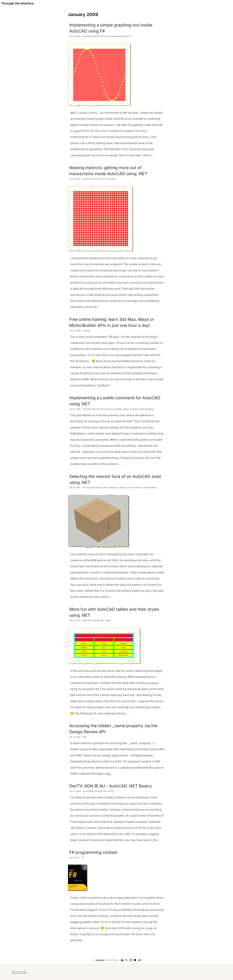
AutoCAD (87, 36)
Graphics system (122, 409)
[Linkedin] (122, 960)
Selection (134, 409)
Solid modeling (146, 409)
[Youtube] (135, 960)
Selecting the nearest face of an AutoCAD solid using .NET (115, 479)
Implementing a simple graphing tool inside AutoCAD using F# (110, 28)
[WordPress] (139, 960)
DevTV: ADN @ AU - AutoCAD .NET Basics (110, 785)
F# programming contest (93, 852)
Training (86, 330)
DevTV (111, 791)
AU (84, 487)
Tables (108, 620)
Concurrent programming (116, 36)
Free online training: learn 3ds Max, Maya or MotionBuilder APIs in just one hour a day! (111, 322)
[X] (126, 960)
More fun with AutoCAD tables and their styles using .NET (114, 612)
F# (130, 36)
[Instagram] (131, 960)
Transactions (110, 178)
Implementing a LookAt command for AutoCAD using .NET (114, 400)
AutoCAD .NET (97, 36)
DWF (85, 736)
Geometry (109, 409)
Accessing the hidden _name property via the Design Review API (113, 728)
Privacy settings (19, 971)
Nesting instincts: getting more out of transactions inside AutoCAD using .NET (108, 170)
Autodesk (100, 959)
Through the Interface (17, 3)
